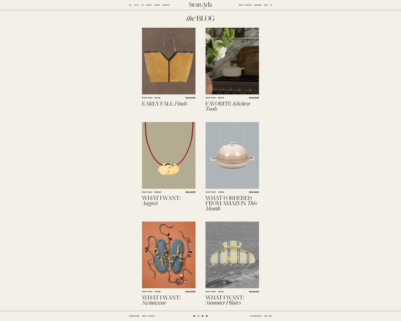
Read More (190, 98)
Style (136, 5)
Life (142, 5)
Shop (266, 5)
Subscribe (258, 5)
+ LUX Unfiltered (255, 316)
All (130, 5)
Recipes (157, 5)
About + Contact (245, 5)
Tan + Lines (268, 316)
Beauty (149, 5)
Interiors (165, 5)
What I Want (147, 98)
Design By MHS (134, 316)
